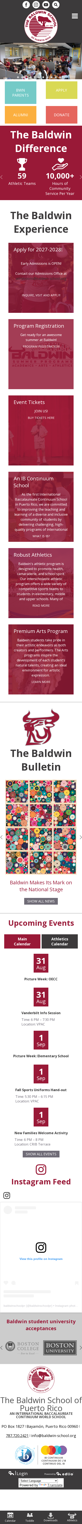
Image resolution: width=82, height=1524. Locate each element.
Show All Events (41, 1154)
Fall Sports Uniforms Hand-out (41, 1090)
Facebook (26, 4)
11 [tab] (60, 77)
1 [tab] (18, 77)
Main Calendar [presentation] (22, 941)
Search (56, 4)
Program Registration (39, 325)
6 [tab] (39, 77)
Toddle (29, 1521)
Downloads (50, 1520)
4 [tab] (30, 77)
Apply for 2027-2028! (38, 249)
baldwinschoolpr (14, 1305)
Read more (41, 605)
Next (81, 177)
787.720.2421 (17, 1435)
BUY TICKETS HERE (41, 418)
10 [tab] (56, 77)
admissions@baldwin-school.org (41, 278)
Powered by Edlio (59, 1474)
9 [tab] (51, 77)
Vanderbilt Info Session (41, 1013)
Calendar (10, 1521)
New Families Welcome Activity (41, 1133)
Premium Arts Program (41, 631)
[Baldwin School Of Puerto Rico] (41, 26)
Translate (55, 1485)
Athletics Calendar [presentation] (59, 941)
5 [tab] (35, 77)
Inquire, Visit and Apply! (41, 295)
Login (18, 1473)
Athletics (72, 1520)
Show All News (41, 901)
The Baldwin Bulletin (41, 760)
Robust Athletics (33, 554)
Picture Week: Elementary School (41, 1056)
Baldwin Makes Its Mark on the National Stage (41, 886)
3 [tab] (26, 77)
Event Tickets (29, 402)
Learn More (41, 682)
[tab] (22, 941)
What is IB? (41, 536)
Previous (2, 177)
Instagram (36, 4)
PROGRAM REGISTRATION (41, 346)
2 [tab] (22, 77)
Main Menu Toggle (75, 16)
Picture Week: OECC (41, 979)
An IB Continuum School (34, 482)
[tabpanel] (41, 61)
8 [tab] (47, 77)
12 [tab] (64, 77)
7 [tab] (43, 77)
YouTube (46, 4)
